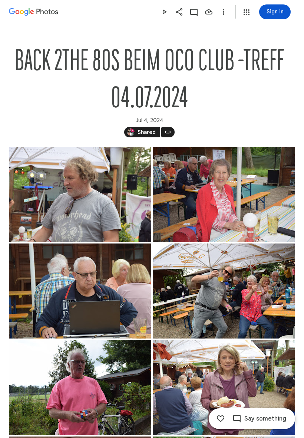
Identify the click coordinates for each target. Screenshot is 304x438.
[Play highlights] (164, 12)
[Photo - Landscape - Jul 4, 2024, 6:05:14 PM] (80, 387)
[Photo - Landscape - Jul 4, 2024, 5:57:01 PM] (80, 194)
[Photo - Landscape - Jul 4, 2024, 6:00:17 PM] (80, 291)
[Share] (179, 11)
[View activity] (193, 11)
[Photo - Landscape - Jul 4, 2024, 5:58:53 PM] (224, 194)
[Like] (220, 418)
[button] (246, 12)
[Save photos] (208, 11)
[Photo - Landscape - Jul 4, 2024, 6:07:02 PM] (224, 387)
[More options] (223, 11)
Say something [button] (265, 418)
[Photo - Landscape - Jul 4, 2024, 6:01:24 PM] (224, 291)
